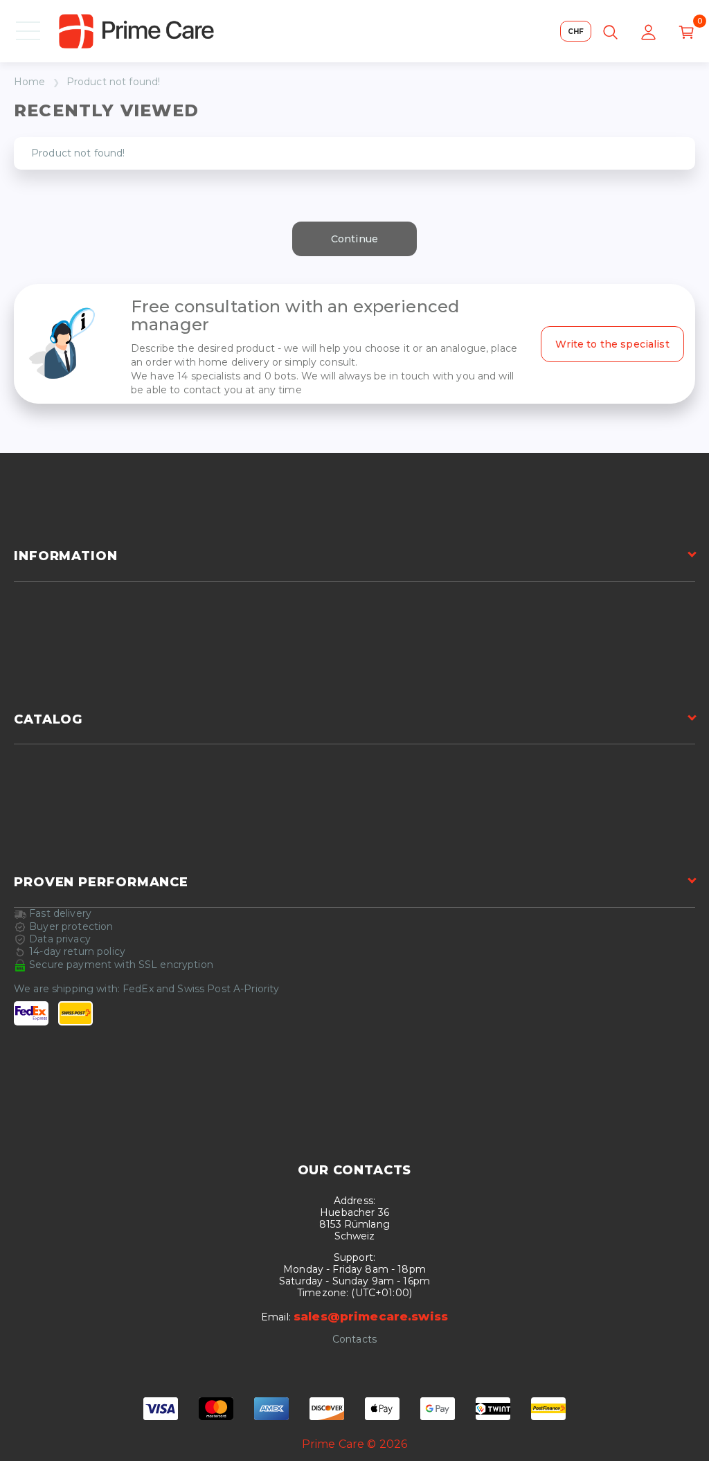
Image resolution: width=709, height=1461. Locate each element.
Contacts (354, 1339)
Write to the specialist (612, 344)
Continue (354, 239)
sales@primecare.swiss (371, 1316)
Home (30, 82)
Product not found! (113, 82)
